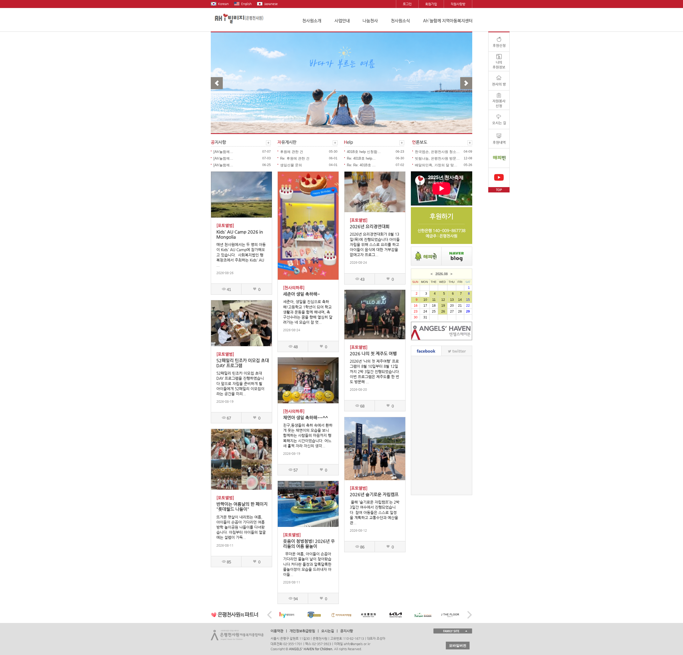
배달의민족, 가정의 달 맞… (436, 165)
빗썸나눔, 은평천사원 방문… (437, 158)
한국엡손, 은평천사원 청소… (437, 152)
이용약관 (277, 631)
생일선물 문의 (291, 165)
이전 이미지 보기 (217, 83)
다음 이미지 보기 (466, 83)
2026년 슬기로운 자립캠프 (374, 494)
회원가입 (431, 4)
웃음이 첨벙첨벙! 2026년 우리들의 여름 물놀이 (309, 544)
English (246, 4)
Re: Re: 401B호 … (361, 165)
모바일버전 (457, 646)
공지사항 (346, 631)
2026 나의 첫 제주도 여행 (373, 353)
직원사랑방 (458, 4)
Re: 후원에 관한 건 (294, 158)
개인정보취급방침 (302, 631)
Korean (223, 4)
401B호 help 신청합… (364, 152)
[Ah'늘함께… (223, 152)
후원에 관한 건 (291, 152)
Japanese (271, 4)
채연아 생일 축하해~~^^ (305, 417)
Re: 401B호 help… (361, 158)
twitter (457, 351)
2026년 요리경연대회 (370, 226)
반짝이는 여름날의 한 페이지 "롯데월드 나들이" (242, 507)
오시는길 (327, 631)
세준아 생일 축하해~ (301, 294)
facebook (426, 351)
